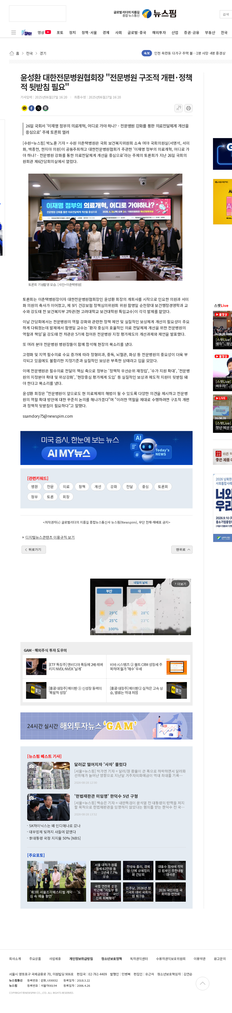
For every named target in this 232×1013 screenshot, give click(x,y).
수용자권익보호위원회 (171, 958)
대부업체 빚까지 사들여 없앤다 (52, 831)
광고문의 (220, 958)
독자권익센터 (139, 958)
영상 (41, 32)
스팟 (221, 305)
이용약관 (199, 958)
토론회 (163, 486)
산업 (175, 32)
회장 (66, 496)
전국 (224, 32)
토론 (50, 496)
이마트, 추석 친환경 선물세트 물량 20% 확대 (186, 52)
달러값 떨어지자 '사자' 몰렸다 (100, 764)
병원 (34, 486)
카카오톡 (24, 108)
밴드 (45, 108)
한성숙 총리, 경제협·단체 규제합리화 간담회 (138, 870)
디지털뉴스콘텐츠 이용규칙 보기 (50, 537)
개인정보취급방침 (81, 958)
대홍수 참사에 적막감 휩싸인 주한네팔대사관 (170, 870)
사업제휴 (55, 958)
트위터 (38, 108)
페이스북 (31, 108)
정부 (34, 496)
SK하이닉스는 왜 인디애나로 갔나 (54, 825)
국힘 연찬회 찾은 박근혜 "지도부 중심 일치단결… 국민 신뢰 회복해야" (106, 892)
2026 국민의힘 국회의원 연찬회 (170, 892)
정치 (72, 32)
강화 (113, 486)
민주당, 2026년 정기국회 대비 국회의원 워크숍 (138, 892)
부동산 (210, 32)
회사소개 (15, 958)
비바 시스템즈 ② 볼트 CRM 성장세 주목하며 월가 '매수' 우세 (136, 666)
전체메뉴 (13, 32)
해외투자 (159, 32)
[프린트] (188, 108)
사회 (118, 32)
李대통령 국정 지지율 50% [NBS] (55, 838)
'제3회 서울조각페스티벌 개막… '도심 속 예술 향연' (55, 894)
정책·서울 (89, 32)
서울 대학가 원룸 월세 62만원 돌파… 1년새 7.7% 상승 (106, 870)
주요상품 (35, 958)
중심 (145, 486)
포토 (60, 32)
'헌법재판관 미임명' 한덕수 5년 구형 (106, 796)
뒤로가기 (35, 549)
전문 (50, 486)
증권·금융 (191, 32)
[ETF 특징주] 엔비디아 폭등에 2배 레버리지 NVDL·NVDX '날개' (76, 666)
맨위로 (181, 549)
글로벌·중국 (137, 32)
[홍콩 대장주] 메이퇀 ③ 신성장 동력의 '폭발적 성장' (75, 690)
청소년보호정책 (111, 958)
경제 (106, 32)
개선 (97, 486)
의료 (66, 486)
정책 (82, 486)
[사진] (48, 775)
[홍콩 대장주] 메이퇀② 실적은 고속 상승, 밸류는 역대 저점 (136, 690)
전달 (129, 486)
